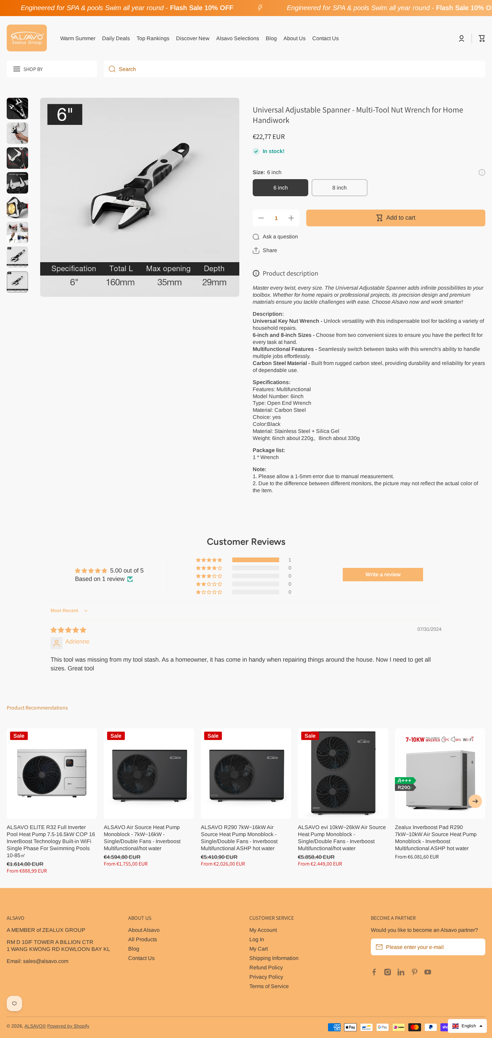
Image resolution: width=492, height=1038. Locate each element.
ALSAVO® (35, 1026)
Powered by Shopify (68, 1026)
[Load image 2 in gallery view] (17, 133)
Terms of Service (269, 986)
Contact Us (141, 958)
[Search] (109, 69)
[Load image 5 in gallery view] (17, 207)
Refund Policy (266, 967)
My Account (263, 930)
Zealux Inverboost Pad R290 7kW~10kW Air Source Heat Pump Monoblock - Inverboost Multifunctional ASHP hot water (436, 837)
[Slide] (482, 172)
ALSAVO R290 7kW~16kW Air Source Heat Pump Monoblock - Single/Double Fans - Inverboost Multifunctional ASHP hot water (239, 837)
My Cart (258, 949)
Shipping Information (274, 958)
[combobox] (294, 69)
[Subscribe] (477, 947)
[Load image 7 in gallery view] (17, 257)
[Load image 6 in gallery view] (17, 232)
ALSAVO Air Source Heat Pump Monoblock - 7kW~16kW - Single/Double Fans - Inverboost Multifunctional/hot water (142, 837)
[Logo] (27, 38)
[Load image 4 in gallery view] (17, 183)
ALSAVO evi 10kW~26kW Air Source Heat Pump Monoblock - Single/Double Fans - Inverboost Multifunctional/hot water (342, 837)
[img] (68, 630)
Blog (133, 949)
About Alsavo (144, 930)
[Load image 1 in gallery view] (17, 108)
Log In (256, 939)
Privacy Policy (266, 977)
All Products (142, 939)
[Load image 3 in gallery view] (17, 158)
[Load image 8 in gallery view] (17, 282)
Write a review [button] (383, 574)
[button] (482, 38)
